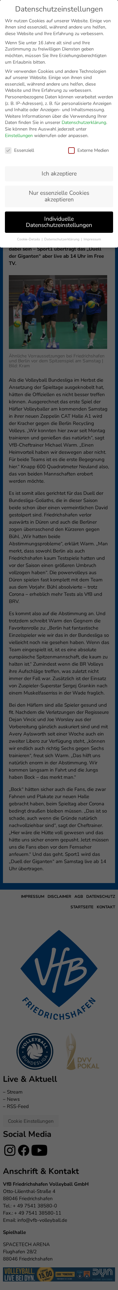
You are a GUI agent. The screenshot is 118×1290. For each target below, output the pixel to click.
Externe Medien (93, 150)
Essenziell (24, 150)
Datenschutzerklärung (84, 122)
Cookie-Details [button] (29, 239)
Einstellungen (19, 135)
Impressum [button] (92, 239)
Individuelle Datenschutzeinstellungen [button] (59, 222)
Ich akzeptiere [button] (59, 173)
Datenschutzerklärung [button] (62, 239)
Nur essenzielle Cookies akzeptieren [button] (59, 196)
